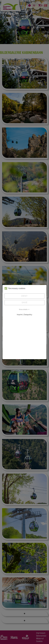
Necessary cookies (16, 288)
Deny (24, 296)
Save (25, 302)
